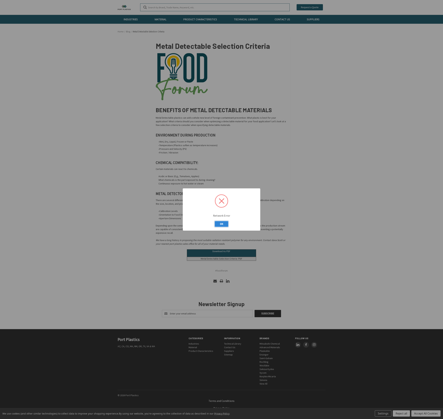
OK (221, 223)
